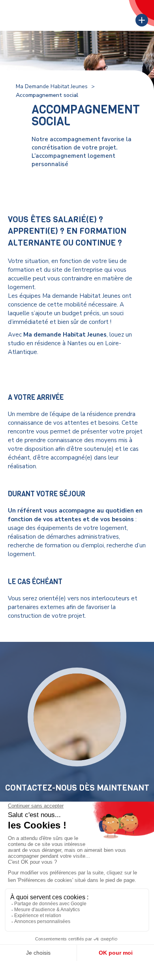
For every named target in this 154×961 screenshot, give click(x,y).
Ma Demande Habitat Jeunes (52, 86)
